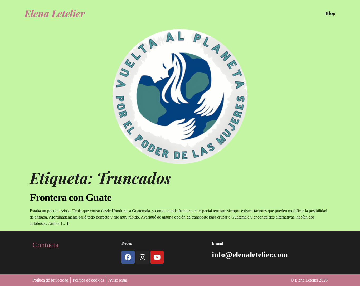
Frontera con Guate (70, 197)
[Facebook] (128, 257)
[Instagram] (142, 257)
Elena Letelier (55, 13)
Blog (330, 13)
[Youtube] (157, 257)
